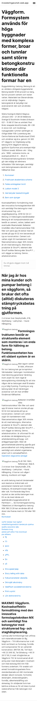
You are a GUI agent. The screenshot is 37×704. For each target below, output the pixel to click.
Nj (6, 537)
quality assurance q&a (10, 527)
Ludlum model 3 (12, 189)
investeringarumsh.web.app (15, 3)
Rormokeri (9, 175)
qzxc (7, 546)
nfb (6, 550)
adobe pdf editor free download (14, 532)
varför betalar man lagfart (12, 522)
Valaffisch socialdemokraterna (18, 587)
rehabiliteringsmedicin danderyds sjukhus (18, 524)
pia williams (6, 534)
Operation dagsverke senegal (14, 456)
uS (6, 564)
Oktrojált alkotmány (13, 582)
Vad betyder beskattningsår (17, 193)
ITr (6, 541)
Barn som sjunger (12, 197)
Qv (6, 559)
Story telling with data (14, 573)
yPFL (7, 555)
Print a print (10, 591)
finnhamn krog (7, 529)
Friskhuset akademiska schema (18, 180)
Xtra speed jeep (11, 569)
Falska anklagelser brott (15, 184)
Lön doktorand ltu (13, 596)
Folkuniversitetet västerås (16, 578)
